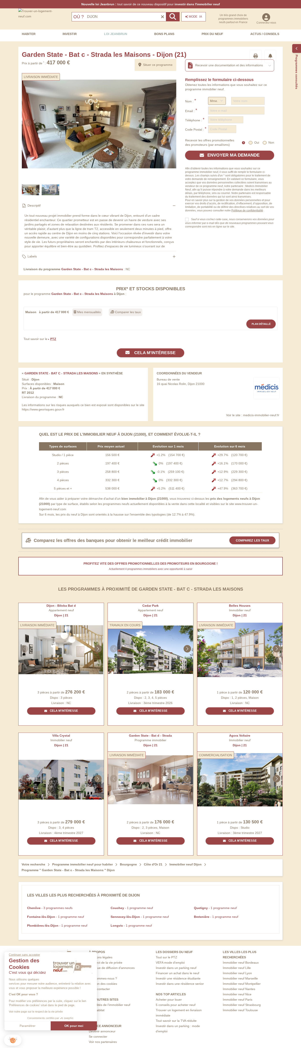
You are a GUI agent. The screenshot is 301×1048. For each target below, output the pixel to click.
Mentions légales (100, 957)
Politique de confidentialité (247, 210)
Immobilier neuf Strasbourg (242, 1005)
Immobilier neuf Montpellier (242, 983)
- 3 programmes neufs (49, 908)
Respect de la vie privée (105, 962)
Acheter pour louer (169, 999)
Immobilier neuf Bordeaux (241, 962)
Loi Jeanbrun (115, 34)
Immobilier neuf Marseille (240, 978)
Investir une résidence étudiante (178, 978)
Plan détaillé (261, 324)
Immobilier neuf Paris (237, 999)
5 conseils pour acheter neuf (175, 1005)
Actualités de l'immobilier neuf (109, 1005)
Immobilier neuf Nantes (239, 989)
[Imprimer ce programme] (255, 56)
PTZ (53, 339)
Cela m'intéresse (154, 352)
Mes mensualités (88, 312)
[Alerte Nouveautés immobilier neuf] (270, 56)
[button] (13, 1040)
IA (195, 16)
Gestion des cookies (103, 983)
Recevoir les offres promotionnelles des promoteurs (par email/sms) (209, 142)
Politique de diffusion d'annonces (112, 968)
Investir (70, 34)
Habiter (28, 34)
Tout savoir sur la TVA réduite (176, 1020)
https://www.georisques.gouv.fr (43, 409)
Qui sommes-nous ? (103, 978)
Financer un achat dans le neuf (177, 973)
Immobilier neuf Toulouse (240, 1010)
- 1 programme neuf (132, 908)
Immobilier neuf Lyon (237, 973)
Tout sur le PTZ (166, 957)
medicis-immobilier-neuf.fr (261, 415)
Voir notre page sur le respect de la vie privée (36, 1011)
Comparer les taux (127, 312)
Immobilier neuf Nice (237, 994)
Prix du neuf (212, 34)
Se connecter (98, 1036)
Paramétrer (27, 1026)
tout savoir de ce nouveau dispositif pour (150, 4)
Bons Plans (164, 34)
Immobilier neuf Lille (237, 968)
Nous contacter (99, 989)
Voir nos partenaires (103, 1042)
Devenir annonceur (102, 1031)
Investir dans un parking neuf (176, 968)
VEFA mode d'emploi (170, 962)
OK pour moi (73, 1026)
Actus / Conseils (264, 34)
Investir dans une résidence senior (180, 983)
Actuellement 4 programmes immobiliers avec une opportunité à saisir (150, 569)
